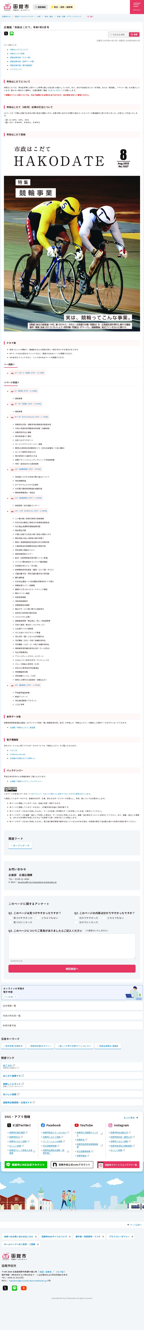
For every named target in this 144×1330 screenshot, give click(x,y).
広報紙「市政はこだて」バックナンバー (26, 781)
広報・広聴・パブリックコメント (69, 16)
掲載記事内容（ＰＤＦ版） (21, 57)
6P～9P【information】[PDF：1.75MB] (31, 417)
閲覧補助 (42, 7)
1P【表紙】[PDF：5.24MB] (26, 391)
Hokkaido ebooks (18, 754)
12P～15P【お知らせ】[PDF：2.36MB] (31, 511)
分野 (38, 16)
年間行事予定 (9, 1025)
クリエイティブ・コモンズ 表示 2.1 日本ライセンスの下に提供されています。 (60, 794)
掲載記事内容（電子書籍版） (21, 65)
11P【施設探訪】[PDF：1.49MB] (28, 498)
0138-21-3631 (54, 90)
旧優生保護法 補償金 (108, 1045)
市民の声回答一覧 (12, 1015)
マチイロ (13, 750)
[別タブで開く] (6, 33)
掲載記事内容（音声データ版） (22, 61)
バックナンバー (16, 69)
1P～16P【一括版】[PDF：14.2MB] (29, 372)
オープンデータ (21, 845)
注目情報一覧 (9, 1005)
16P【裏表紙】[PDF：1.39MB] (27, 685)
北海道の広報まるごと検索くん (22, 758)
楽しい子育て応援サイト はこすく (75, 1045)
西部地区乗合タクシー (41, 1045)
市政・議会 (49, 16)
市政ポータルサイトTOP (24, 16)
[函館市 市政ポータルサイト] (16, 7)
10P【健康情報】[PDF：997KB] (28, 469)
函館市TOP (6, 16)
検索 (136, 34)
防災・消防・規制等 (63, 7)
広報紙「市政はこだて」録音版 (22, 727)
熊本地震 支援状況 (14, 1045)
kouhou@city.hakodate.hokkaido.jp (37, 882)
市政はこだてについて (19, 49)
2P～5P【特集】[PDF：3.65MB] (28, 404)
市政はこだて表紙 (17, 53)
